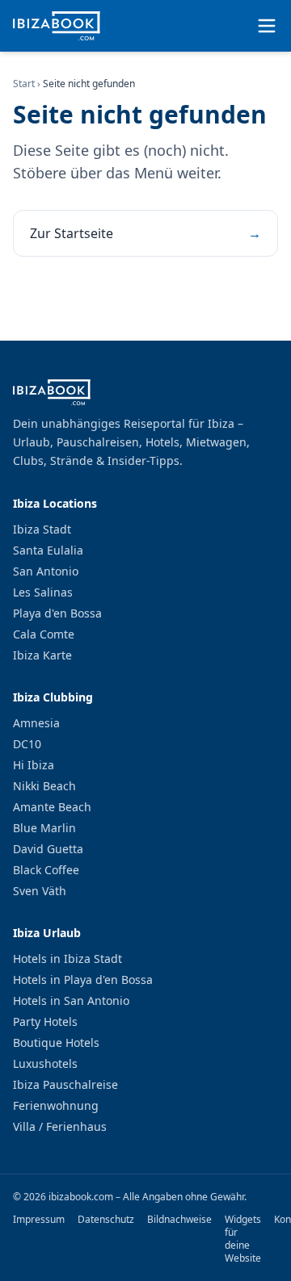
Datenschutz (106, 1219)
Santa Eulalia (48, 550)
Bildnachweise (179, 1219)
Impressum (39, 1219)
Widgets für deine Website (243, 1239)
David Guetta (48, 848)
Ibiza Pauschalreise (65, 1084)
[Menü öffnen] (267, 26)
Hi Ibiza (33, 764)
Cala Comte (43, 634)
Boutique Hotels (56, 1042)
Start (24, 83)
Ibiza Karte (42, 655)
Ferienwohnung (56, 1105)
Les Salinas (43, 592)
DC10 (27, 743)
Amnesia (36, 723)
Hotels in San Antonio (71, 1000)
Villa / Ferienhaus (60, 1126)
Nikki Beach (44, 785)
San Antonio (45, 571)
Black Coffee (46, 869)
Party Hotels (45, 1021)
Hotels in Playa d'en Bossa (83, 979)
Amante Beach (52, 806)
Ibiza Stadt (42, 529)
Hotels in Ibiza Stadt (67, 958)
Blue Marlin (44, 827)
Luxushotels (45, 1063)
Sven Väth (39, 890)
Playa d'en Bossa (57, 613)
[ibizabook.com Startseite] (56, 25)
